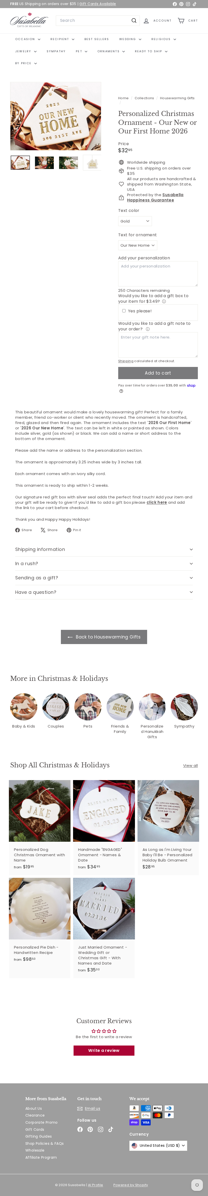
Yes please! (140, 311)
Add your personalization (144, 258)
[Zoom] (55, 116)
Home (124, 98)
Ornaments (109, 51)
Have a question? (35, 592)
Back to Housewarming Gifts (108, 637)
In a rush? (26, 563)
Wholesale (34, 1150)
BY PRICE (24, 63)
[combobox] (98, 20)
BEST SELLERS (96, 39)
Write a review (103, 1050)
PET (79, 51)
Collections (145, 98)
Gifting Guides (38, 1136)
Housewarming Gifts (177, 98)
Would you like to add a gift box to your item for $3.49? (153, 298)
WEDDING (128, 39)
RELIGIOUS (161, 39)
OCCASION (26, 39)
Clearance (35, 1115)
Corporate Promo (41, 1122)
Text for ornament (137, 235)
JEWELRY (24, 51)
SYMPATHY (56, 51)
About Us (33, 1108)
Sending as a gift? (36, 578)
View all (190, 765)
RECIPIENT (60, 39)
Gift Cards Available (97, 3)
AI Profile (95, 1185)
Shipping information (40, 549)
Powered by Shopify (130, 1185)
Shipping (125, 361)
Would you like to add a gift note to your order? (154, 326)
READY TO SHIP (149, 51)
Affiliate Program (41, 1157)
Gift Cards (34, 1129)
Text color (129, 210)
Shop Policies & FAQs (44, 1143)
